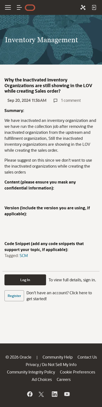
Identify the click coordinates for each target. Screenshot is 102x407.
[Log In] (93, 7)
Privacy (32, 364)
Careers (64, 379)
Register (14, 295)
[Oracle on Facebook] (29, 394)
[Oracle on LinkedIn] (54, 394)
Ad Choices (42, 379)
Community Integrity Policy (31, 371)
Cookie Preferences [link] (77, 371)
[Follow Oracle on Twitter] (42, 394)
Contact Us (87, 357)
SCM (24, 255)
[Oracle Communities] (83, 7)
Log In (25, 279)
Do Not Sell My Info (59, 364)
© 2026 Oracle (18, 357)
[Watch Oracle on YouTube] (66, 394)
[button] (19, 7)
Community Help (58, 357)
